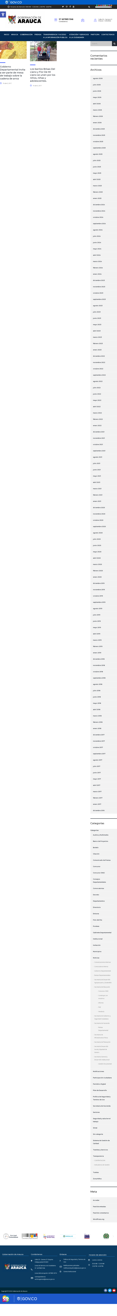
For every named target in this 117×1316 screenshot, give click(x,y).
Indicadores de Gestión (102, 1165)
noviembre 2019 (99, 589)
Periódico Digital (99, 1084)
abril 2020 (97, 558)
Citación (96, 854)
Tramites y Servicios (100, 1150)
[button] (3, 14)
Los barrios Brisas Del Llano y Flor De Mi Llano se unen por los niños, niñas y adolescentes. (42, 75)
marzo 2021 (97, 488)
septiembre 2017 (99, 754)
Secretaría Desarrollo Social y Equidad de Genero (101, 1049)
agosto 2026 (97, 78)
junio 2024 (97, 242)
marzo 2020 (97, 564)
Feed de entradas (99, 1206)
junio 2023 (97, 318)
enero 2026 (97, 122)
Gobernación (26, 35)
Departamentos (99, 901)
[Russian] (109, 5)
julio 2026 (97, 85)
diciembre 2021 (98, 432)
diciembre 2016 (98, 810)
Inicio (6, 35)
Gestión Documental (105, 1064)
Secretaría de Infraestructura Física (101, 1036)
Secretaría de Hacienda (101, 1023)
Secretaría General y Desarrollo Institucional (101, 1058)
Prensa (38, 35)
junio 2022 (97, 394)
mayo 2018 (97, 703)
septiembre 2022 (99, 375)
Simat (95, 1128)
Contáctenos (63, 21)
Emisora (96, 914)
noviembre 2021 (99, 438)
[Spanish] (111, 5)
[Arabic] (97, 5)
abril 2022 (97, 406)
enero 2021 (97, 501)
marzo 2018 (97, 716)
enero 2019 (97, 653)
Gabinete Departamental (102, 932)
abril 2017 (96, 785)
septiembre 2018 (99, 678)
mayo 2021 (97, 476)
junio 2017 (97, 772)
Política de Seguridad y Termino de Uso (101, 1098)
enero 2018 (97, 728)
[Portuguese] (107, 5)
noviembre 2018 (99, 665)
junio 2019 (97, 621)
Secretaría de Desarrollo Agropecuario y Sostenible (103, 981)
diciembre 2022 (99, 356)
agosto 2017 (97, 760)
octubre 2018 (98, 672)
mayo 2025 (97, 173)
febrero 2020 (98, 571)
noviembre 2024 (99, 211)
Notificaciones (98, 1071)
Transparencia (98, 1156)
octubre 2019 (98, 596)
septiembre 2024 (99, 223)
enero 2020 (97, 577)
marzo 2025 (97, 186)
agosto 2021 (97, 457)
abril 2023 (97, 331)
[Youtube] (114, 1290)
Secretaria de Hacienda (101, 1106)
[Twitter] (110, 1290)
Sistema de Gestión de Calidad (101, 1142)
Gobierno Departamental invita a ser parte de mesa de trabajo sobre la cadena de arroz (12, 72)
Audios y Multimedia (100, 835)
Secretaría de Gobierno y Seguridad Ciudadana (102, 1017)
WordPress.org (98, 1219)
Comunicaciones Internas (102, 962)
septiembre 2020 (99, 526)
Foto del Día (97, 920)
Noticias (96, 958)
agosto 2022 (97, 381)
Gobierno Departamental (102, 971)
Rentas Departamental (103, 1028)
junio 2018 (97, 697)
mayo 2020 (97, 552)
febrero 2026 (98, 116)
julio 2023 (97, 312)
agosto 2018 (97, 684)
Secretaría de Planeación (102, 1042)
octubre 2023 (98, 293)
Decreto (96, 895)
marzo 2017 (97, 791)
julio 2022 (97, 388)
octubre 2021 (98, 444)
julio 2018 (96, 690)
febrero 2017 (97, 798)
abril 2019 (96, 634)
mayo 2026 (97, 97)
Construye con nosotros (103, 996)
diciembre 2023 (99, 280)
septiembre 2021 (99, 451)
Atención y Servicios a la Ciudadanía (79, 36)
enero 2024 (97, 274)
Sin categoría (98, 1134)
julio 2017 (96, 766)
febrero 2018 (97, 722)
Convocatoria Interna (101, 967)
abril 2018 (96, 709)
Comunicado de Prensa (101, 860)
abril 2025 (96, 179)
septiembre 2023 (99, 299)
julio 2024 (97, 236)
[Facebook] (105, 1290)
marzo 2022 (97, 413)
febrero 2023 (98, 343)
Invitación (96, 945)
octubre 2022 (98, 369)
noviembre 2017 (99, 741)
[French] (103, 5)
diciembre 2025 (99, 129)
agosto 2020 (98, 533)
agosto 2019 (97, 608)
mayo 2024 (97, 249)
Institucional (97, 939)
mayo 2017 (97, 779)
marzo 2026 (97, 110)
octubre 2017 (98, 747)
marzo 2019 (97, 640)
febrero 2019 (97, 646)
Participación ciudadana (102, 1078)
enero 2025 (97, 198)
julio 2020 (97, 539)
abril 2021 (96, 482)
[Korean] (105, 5)
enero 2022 (97, 425)
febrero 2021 (97, 495)
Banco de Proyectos (100, 841)
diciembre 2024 (99, 205)
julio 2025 (96, 160)
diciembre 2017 (98, 735)
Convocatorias (98, 888)
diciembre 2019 (98, 583)
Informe (101, 1003)
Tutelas (96, 1172)
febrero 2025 (98, 192)
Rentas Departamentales (102, 975)
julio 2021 (96, 463)
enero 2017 (97, 804)
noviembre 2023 (99, 287)
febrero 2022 (98, 419)
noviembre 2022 (99, 362)
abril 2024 (97, 255)
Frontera (96, 926)
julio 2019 (96, 615)
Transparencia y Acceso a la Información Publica (55, 36)
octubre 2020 (98, 520)
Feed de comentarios (101, 1213)
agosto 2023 (97, 305)
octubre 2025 (98, 141)
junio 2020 (97, 545)
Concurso (96, 866)
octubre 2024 (98, 217)
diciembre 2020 (99, 507)
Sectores (96, 1112)
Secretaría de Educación (102, 987)
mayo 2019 (97, 627)
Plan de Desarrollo (100, 1090)
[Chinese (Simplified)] (99, 5)
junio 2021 (97, 470)
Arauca (14, 35)
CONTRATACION (99, 1160)
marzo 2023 (97, 337)
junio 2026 (97, 91)
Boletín (95, 847)
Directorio (97, 907)
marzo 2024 (97, 261)
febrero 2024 (98, 268)
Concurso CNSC (99, 873)
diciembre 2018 (99, 659)
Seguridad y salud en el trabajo (101, 1120)
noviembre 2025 (99, 135)
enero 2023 (97, 350)
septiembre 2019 (99, 602)
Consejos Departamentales (99, 880)
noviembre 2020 (99, 514)
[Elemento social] (63, 6)
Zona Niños (97, 1179)
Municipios (97, 951)
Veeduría (101, 1012)
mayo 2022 (97, 400)
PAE (99, 1007)
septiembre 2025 (99, 148)
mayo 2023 (97, 324)
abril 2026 (97, 104)
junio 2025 (97, 167)
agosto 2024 (97, 230)
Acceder (96, 1200)
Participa (95, 35)
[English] (101, 5)
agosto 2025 (97, 154)
